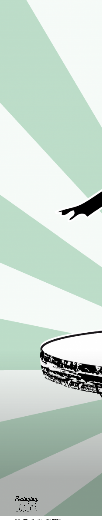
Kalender (25, 519)
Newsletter (40, 519)
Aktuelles (17, 519)
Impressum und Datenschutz (53, 519)
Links (32, 519)
